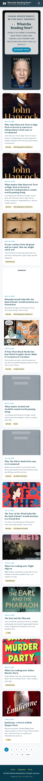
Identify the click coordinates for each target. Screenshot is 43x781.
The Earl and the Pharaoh (17, 618)
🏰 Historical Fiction (20, 476)
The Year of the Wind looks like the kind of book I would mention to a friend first (21, 516)
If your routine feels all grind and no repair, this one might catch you (19, 247)
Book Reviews (10, 262)
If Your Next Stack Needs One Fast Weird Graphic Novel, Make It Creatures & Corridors (21, 354)
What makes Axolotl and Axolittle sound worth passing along (20, 409)
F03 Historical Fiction (21, 528)
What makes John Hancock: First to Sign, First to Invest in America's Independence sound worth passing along (21, 188)
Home (13, 769)
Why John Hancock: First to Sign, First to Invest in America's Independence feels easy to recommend (21, 128)
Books (16, 424)
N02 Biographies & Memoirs (23, 147)
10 (22, 754)
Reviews (8, 147)
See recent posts (21, 50)
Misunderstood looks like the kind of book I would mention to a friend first (21, 302)
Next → (29, 754)
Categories (21, 769)
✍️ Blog (8, 633)
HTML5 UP (21, 776)
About (30, 769)
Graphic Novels (19, 369)
